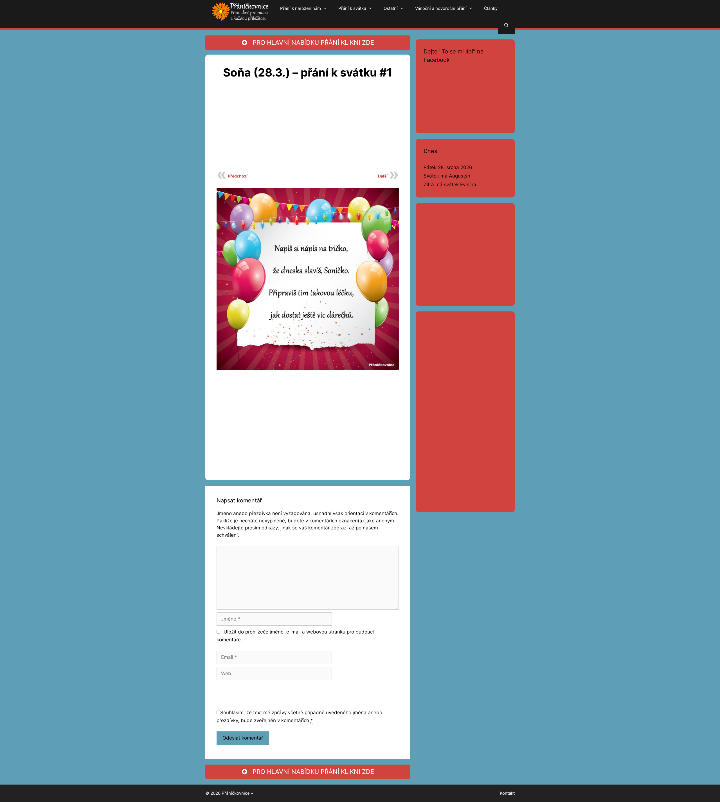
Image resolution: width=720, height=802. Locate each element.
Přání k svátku (352, 8)
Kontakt (507, 793)
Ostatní (391, 8)
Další (383, 176)
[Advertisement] (308, 128)
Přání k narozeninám (300, 8)
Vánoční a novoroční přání (441, 8)
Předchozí (238, 176)
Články (491, 8)
